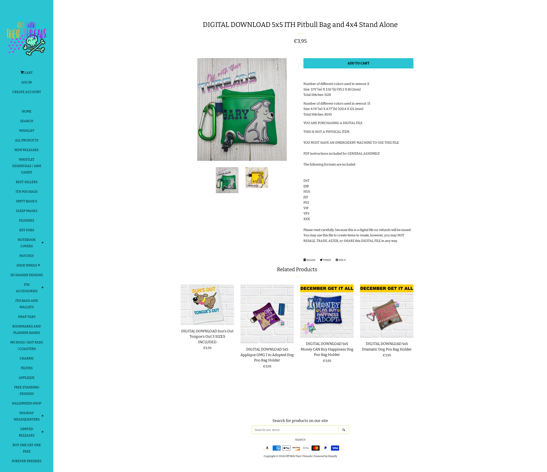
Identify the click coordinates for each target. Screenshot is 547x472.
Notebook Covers (27, 243)
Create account (26, 92)
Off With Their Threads (298, 456)
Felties (27, 368)
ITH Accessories (27, 288)
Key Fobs (26, 230)
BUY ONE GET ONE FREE (27, 448)
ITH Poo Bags (27, 192)
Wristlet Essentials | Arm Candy (26, 166)
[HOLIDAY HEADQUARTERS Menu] (43, 416)
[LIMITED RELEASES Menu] (43, 432)
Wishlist (26, 131)
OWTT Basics (26, 201)
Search (26, 121)
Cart (28, 73)
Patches (26, 256)
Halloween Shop (26, 403)
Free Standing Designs (26, 390)
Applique (26, 378)
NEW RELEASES (27, 150)
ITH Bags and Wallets (26, 304)
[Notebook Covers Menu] (43, 243)
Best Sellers (27, 182)
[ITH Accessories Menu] (43, 288)
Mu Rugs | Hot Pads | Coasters (26, 345)
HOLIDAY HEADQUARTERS (27, 416)
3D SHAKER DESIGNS (26, 275)
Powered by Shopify (325, 456)
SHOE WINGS (26, 265)
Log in (26, 82)
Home (26, 111)
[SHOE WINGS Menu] (39, 265)
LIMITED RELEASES (27, 432)
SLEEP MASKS (26, 211)
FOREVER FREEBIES (26, 461)
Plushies (26, 220)
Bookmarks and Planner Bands (26, 329)
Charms (27, 358)
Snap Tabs (26, 317)
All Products (26, 140)
